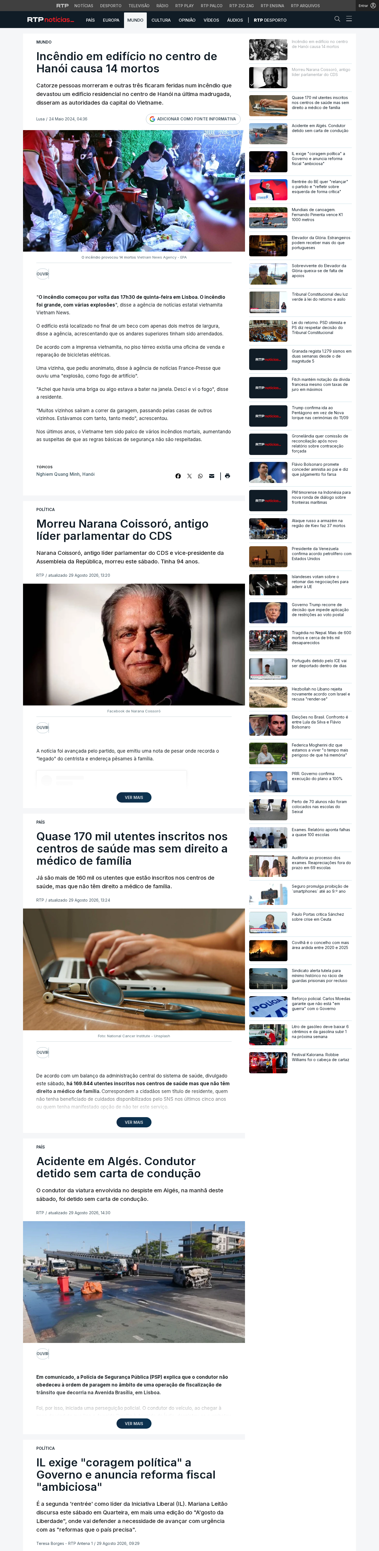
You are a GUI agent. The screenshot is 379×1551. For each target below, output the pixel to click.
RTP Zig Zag (241, 5)
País (90, 20)
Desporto (111, 5)
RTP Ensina (272, 5)
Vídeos (211, 20)
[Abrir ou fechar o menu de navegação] (347, 19)
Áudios (235, 20)
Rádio (162, 5)
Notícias (83, 5)
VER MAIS (134, 797)
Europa (111, 20)
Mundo (135, 20)
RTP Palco (212, 5)
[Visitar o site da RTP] (63, 5)
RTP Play (184, 5)
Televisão (139, 5)
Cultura (161, 20)
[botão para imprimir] (227, 477)
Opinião (187, 20)
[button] (339, 20)
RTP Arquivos (305, 5)
